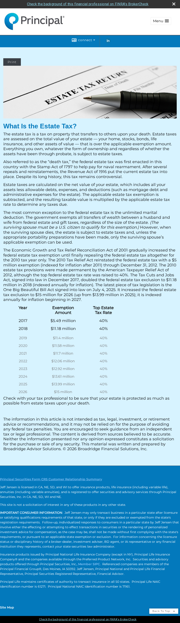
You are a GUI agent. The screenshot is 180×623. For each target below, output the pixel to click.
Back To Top (161, 611)
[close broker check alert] (174, 4)
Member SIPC (89, 564)
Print (12, 62)
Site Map (7, 607)
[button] (161, 21)
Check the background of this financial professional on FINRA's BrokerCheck (87, 4)
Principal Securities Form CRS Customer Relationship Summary (51, 479)
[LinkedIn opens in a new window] (108, 42)
